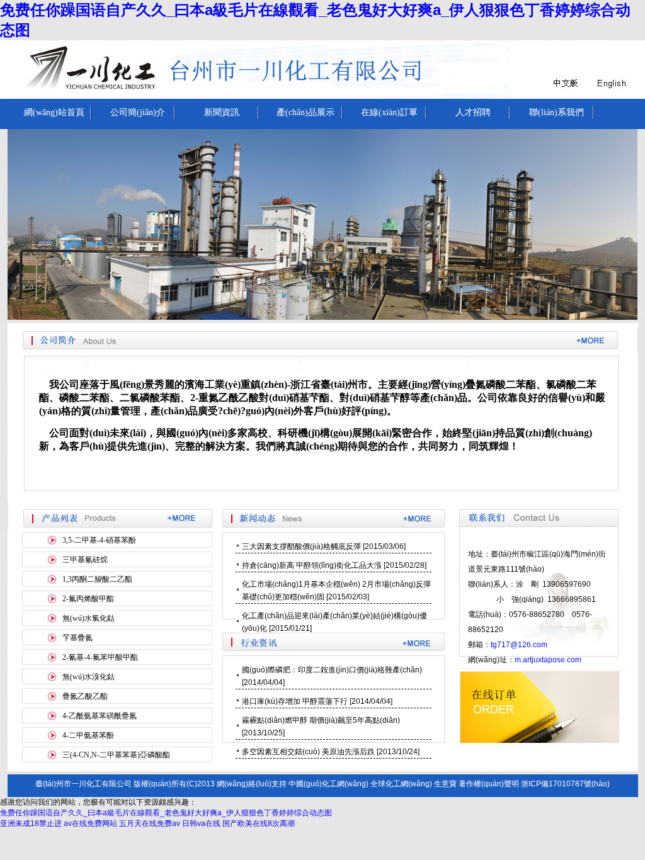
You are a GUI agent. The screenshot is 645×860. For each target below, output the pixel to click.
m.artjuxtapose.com (548, 659)
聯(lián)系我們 (556, 112)
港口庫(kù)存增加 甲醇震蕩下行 (295, 701)
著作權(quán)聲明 (489, 783)
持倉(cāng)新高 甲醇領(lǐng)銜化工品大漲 (312, 565)
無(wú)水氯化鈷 (88, 618)
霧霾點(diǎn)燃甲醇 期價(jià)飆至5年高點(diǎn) (321, 720)
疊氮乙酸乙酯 (85, 696)
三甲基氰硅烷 (85, 559)
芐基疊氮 (77, 637)
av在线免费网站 (90, 823)
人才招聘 (473, 112)
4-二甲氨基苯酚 (88, 735)
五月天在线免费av (149, 823)
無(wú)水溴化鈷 (88, 676)
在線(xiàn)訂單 (389, 112)
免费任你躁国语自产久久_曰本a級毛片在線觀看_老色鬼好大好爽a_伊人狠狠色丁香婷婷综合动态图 (166, 812)
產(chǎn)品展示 (305, 112)
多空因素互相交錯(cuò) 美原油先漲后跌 (308, 751)
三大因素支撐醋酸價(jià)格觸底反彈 (301, 546)
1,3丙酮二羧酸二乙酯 (97, 579)
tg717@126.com (519, 644)
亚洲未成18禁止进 (31, 823)
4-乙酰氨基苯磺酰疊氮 (99, 715)
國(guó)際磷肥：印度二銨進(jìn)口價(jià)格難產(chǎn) (332, 669)
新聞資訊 (221, 112)
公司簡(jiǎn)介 (137, 112)
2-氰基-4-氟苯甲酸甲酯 (100, 657)
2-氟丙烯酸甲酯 (88, 598)
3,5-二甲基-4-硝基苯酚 (99, 540)
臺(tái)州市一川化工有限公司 (83, 783)
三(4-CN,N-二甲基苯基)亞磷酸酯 (116, 754)
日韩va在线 (201, 823)
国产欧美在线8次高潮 (258, 823)
